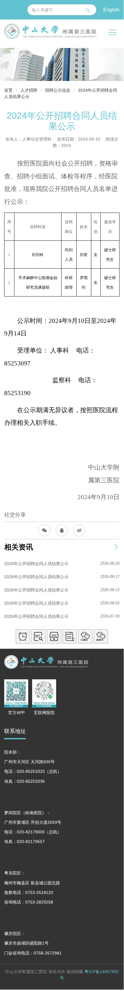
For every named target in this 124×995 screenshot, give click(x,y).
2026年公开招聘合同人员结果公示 (36, 563)
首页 (8, 90)
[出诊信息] (38, 636)
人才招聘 (28, 90)
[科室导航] (54, 636)
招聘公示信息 (57, 90)
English (111, 9)
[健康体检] (69, 636)
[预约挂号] (22, 636)
